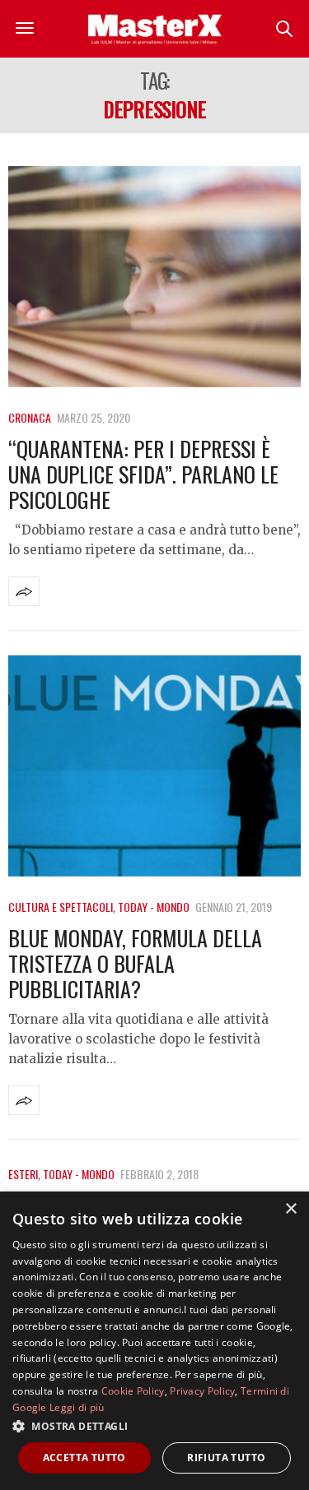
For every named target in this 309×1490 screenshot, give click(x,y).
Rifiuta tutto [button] (226, 1458)
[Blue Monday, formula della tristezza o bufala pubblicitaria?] (154, 766)
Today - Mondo (154, 906)
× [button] (290, 1209)
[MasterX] (155, 28)
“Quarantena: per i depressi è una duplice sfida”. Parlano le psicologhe (143, 474)
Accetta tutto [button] (84, 1458)
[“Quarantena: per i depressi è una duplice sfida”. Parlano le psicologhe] (154, 276)
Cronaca (29, 417)
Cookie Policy (133, 1391)
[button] (154, 1426)
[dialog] (154, 1341)
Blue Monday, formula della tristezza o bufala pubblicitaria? (135, 963)
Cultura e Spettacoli (60, 906)
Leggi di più (77, 1407)
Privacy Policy (202, 1391)
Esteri (23, 1173)
